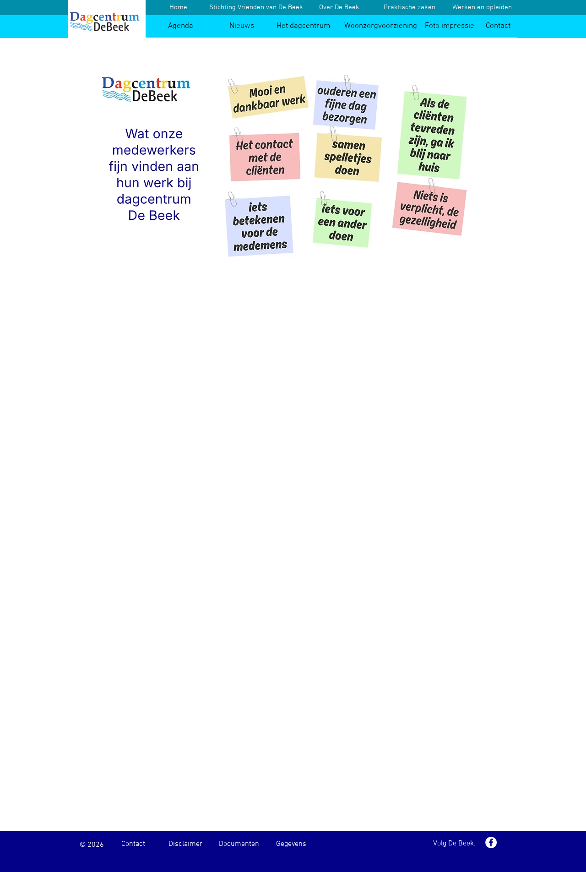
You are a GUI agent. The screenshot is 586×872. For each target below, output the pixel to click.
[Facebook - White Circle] (491, 842)
